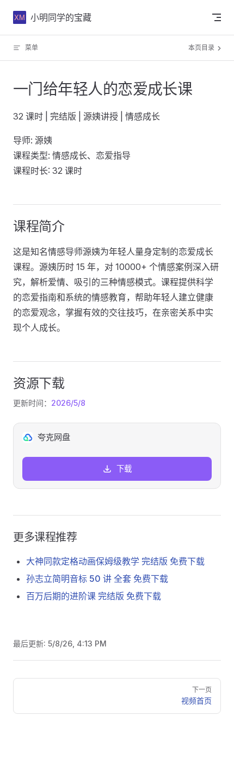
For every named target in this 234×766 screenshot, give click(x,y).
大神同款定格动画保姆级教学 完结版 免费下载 (115, 561)
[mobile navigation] (217, 17)
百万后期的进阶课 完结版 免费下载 (93, 596)
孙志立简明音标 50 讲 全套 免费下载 (97, 578)
